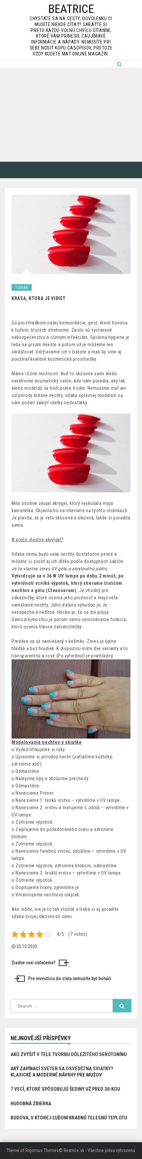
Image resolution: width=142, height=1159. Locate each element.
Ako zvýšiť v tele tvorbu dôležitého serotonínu (69, 1054)
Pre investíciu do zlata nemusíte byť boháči (69, 978)
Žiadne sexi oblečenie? (33, 962)
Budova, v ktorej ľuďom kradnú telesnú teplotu (69, 1118)
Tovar (21, 287)
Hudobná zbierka (31, 1104)
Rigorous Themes (42, 1150)
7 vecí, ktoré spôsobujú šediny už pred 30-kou (65, 1089)
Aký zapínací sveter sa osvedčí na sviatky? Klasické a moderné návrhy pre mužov (62, 1072)
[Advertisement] (71, 114)
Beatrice (71, 9)
